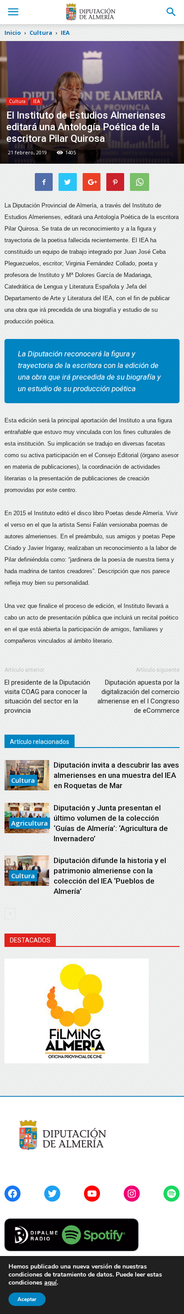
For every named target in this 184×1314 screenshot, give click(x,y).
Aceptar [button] (27, 1299)
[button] (171, 12)
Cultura (17, 101)
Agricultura (29, 822)
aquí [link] (50, 1282)
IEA (36, 101)
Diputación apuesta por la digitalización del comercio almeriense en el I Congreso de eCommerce (138, 696)
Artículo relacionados (39, 741)
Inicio (12, 33)
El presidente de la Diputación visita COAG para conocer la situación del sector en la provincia (47, 696)
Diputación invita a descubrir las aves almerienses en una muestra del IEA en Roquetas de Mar (116, 775)
